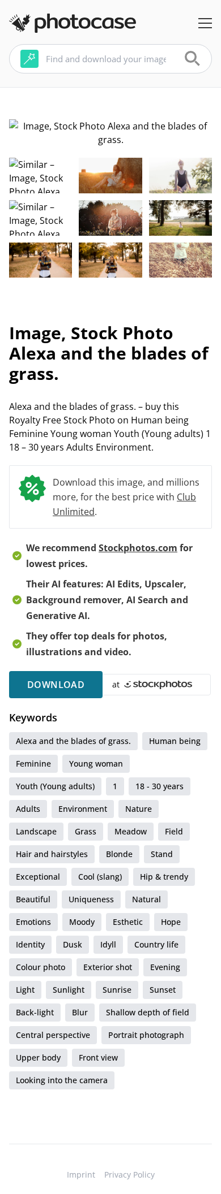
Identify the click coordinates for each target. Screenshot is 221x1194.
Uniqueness (91, 899)
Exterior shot (107, 967)
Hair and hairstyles (52, 854)
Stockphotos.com (138, 548)
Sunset (163, 989)
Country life (156, 944)
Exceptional (38, 876)
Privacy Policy (129, 1174)
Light (25, 989)
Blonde (119, 854)
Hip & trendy (164, 876)
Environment (82, 808)
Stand (162, 854)
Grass (85, 831)
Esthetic (128, 921)
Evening (165, 967)
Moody (82, 921)
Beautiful (33, 899)
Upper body (38, 1057)
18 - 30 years (159, 786)
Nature (138, 808)
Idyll (108, 944)
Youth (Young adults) (55, 786)
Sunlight (68, 989)
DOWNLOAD (55, 684)
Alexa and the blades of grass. (73, 741)
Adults (28, 808)
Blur (80, 1012)
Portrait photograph (146, 1034)
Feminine (33, 763)
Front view (98, 1057)
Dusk (72, 944)
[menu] (205, 23)
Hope (171, 921)
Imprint (81, 1174)
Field (174, 831)
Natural (146, 899)
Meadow (130, 831)
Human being (175, 741)
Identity (30, 944)
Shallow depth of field (147, 1012)
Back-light (35, 1012)
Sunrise (117, 989)
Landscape (36, 831)
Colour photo (40, 967)
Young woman (96, 763)
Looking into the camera (62, 1080)
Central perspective (53, 1034)
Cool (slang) (100, 876)
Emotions (33, 921)
